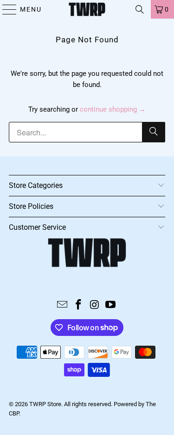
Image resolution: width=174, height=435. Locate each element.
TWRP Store (45, 404)
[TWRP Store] (87, 9)
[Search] (139, 9)
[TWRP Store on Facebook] (78, 305)
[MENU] (5, 9)
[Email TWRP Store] (63, 305)
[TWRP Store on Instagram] (95, 305)
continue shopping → (113, 109)
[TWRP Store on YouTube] (111, 305)
